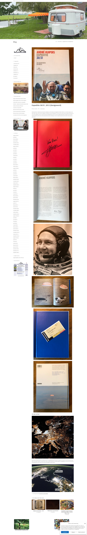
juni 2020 (14, 219)
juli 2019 (14, 239)
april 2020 (14, 223)
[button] (84, 523)
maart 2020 (15, 225)
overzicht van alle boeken (43, 493)
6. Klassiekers (15, 72)
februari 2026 (15, 139)
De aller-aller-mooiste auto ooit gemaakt (19, 102)
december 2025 (15, 142)
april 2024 (14, 162)
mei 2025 (14, 151)
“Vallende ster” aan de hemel (52, 510)
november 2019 (15, 232)
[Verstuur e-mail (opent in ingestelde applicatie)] (73, 0)
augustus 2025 (15, 146)
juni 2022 (14, 190)
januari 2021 (15, 206)
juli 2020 (14, 217)
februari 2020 (15, 226)
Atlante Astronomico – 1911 (38, 510)
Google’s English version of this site (18, 257)
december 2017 (15, 250)
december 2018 (15, 248)
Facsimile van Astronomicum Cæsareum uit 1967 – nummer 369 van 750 (67, 512)
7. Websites (15, 74)
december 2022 (15, 179)
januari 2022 (15, 197)
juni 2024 (14, 159)
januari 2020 (15, 228)
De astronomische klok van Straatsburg (19, 111)
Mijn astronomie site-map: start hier (18, 109)
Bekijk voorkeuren (81, 532)
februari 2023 (15, 177)
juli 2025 (14, 148)
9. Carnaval (15, 78)
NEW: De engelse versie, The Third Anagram (19, 100)
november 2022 (15, 181)
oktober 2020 (15, 212)
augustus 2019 (15, 237)
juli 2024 (14, 157)
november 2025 (15, 144)
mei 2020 (14, 221)
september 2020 (15, 214)
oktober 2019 (15, 234)
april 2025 (14, 153)
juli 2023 (14, 170)
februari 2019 (15, 245)
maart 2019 (15, 243)
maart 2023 (15, 175)
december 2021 (15, 199)
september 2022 (15, 184)
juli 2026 (14, 137)
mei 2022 (14, 192)
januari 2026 (15, 140)
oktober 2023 (15, 166)
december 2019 (15, 230)
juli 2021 (14, 203)
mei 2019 (14, 241)
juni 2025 (14, 150)
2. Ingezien (14, 65)
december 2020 (15, 208)
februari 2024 (15, 164)
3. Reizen (14, 67)
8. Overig (14, 76)
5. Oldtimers (15, 70)
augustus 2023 (15, 168)
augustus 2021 (15, 201)
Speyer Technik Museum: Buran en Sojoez (19, 98)
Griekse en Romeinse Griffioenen (18, 105)
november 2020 (15, 210)
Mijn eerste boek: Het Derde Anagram (19, 113)
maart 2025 (15, 155)
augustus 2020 (15, 215)
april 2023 (14, 173)
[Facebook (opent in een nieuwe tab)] (70, 0)
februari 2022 (15, 195)
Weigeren (73, 532)
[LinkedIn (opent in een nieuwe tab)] (72, 0)
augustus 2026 (15, 135)
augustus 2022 (15, 186)
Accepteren (65, 532)
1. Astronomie (42, 108)
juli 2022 (14, 188)
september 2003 (15, 252)
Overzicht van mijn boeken (17, 107)
